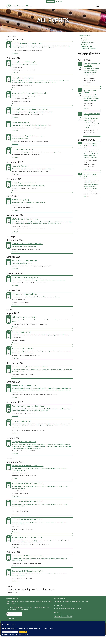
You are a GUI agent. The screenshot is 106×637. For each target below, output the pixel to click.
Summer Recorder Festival (21, 332)
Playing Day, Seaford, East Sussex (24, 183)
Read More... (15, 53)
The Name (84, 37)
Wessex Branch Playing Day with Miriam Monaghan (30, 93)
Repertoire (84, 44)
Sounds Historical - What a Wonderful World (27, 466)
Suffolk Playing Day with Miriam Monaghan (27, 43)
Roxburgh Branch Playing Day (22, 78)
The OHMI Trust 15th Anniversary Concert (27, 537)
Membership (50, 1)
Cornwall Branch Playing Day (22, 149)
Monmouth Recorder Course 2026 (24, 385)
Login (60, 1)
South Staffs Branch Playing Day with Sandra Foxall (30, 109)
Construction (84, 39)
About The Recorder (85, 35)
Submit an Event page (76, 608)
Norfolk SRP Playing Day (20, 122)
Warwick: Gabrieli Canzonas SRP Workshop (27, 244)
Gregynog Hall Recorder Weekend (24, 442)
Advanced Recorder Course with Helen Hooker (28, 406)
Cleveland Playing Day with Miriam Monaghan (28, 136)
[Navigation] (98, 6)
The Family (84, 40)
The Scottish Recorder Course (22, 348)
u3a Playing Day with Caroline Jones (25, 219)
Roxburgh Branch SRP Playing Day (24, 62)
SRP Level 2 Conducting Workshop (24, 260)
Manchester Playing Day (20, 166)
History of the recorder (87, 42)
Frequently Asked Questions (88, 48)
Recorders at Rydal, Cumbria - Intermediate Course (30, 367)
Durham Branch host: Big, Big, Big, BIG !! (26, 277)
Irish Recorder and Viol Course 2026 (24, 317)
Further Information (86, 46)
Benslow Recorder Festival (21, 421)
